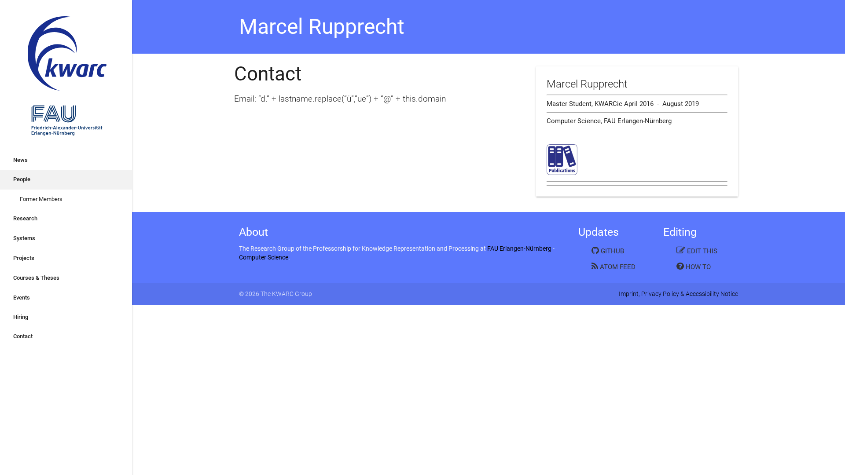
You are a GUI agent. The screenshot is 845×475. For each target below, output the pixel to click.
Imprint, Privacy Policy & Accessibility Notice (678, 293)
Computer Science (263, 257)
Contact (23, 336)
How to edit (693, 268)
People (21, 179)
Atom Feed (617, 267)
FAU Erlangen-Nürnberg (519, 248)
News (20, 160)
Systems (24, 238)
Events (21, 297)
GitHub (611, 251)
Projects (23, 258)
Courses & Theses (36, 277)
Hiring (20, 317)
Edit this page (696, 252)
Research (25, 218)
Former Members (41, 199)
